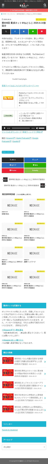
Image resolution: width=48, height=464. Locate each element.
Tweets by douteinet (10, 430)
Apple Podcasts (22, 138)
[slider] (42, 128)
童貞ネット (23, 461)
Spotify (15, 141)
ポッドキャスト (9, 152)
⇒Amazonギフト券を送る (12, 330)
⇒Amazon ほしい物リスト (13, 340)
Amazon (9, 138)
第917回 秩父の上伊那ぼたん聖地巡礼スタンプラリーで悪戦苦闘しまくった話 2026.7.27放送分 (29, 397)
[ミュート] (37, 128)
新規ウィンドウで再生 (32, 132)
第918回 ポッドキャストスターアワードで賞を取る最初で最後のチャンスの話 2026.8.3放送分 (29, 385)
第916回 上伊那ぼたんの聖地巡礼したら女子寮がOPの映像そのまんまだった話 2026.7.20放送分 (29, 409)
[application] (24, 128)
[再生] (5, 128)
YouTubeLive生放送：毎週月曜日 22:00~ (24, 10)
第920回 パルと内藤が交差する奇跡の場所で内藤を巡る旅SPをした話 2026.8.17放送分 (29, 361)
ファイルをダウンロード (11, 132)
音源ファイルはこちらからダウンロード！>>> (20, 86)
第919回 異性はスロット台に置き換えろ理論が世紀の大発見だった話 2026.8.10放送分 (29, 373)
